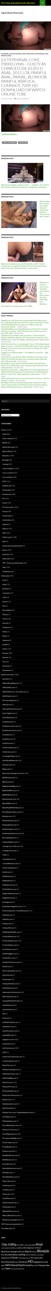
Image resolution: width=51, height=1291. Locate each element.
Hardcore (23, 1262)
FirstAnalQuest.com (9, 941)
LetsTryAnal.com (41, 54)
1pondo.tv (6, 679)
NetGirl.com (7, 1100)
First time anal (28, 54)
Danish (5, 602)
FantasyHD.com (8, 928)
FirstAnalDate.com (9, 936)
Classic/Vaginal (15, 54)
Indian (4, 632)
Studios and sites (7, 675)
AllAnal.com (7, 705)
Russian (5, 653)
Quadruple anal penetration (12, 546)
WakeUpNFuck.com (9, 1211)
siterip (3, 1269)
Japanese (5, 640)
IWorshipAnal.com (9, 996)
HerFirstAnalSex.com (10, 971)
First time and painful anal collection (18, 3)
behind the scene (8, 447)
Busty (15, 1254)
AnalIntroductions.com (10, 730)
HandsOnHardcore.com (11, 962)
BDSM (4, 443)
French (5, 619)
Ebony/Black (7, 610)
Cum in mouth (7, 473)
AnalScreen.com (8, 752)
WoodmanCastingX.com (11, 1220)
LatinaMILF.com (8, 1035)
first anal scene (37, 1258)
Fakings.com (7, 924)
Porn (33, 1265)
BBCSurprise (7, 782)
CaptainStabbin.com (9, 842)
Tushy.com (6, 1194)
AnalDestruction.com (10, 726)
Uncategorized (6, 1228)
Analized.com (7, 735)
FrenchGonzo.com (9, 949)
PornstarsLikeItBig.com (11, 1138)
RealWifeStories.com (10, 1155)
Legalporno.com (8, 1039)
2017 (22, 1245)
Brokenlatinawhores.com (11, 833)
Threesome (6, 571)
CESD (4, 855)
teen (7, 1268)
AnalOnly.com (7, 743)
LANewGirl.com (8, 1027)
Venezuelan (6, 670)
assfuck (20, 1248)
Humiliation (6, 520)
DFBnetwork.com (8, 885)
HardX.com (6, 966)
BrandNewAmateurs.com (11, 812)
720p (4, 1244)
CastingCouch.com (9, 851)
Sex (47, 1265)
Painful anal (6, 56)
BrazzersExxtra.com (9, 820)
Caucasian (6, 593)
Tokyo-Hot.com (8, 1181)
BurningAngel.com (9, 838)
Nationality (5, 576)
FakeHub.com (7, 915)
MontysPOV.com (8, 1087)
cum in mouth (30, 1255)
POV (37, 1265)
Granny (5, 511)
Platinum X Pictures (9, 1130)
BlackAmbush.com (9, 799)
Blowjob (4, 54)
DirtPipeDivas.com (9, 889)
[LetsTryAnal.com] (19, 1269)
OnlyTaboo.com (8, 1117)
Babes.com (6, 769)
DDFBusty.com (8, 876)
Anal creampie (7, 438)
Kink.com (5, 1018)
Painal (14, 1265)
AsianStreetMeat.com (10, 760)
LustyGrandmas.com (9, 1061)
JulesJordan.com (8, 1009)
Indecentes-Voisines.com (11, 992)
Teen (4, 567)
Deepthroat (6, 486)
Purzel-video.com (8, 1142)
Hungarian (6, 627)
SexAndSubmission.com (11, 1168)
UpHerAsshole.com (9, 1203)
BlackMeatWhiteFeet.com (11, 808)
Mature (5, 529)
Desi (4, 606)
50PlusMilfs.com (8, 687)
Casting (5, 464)
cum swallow (40, 1255)
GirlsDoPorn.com (8, 958)
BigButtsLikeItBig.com (10, 786)
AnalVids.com (13, 1248)
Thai (4, 662)
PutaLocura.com (8, 1151)
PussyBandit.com (8, 1147)
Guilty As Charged (9, 142)
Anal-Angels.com (8, 713)
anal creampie (5, 1248)
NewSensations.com (9, 1104)
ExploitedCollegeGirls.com (12, 906)
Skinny (4, 550)
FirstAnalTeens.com (9, 945)
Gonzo (16, 1262)
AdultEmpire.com (8, 696)
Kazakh (5, 644)
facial (14, 1257)
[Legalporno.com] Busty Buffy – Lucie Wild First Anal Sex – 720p (24, 353)
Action (3, 430)
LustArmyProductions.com (12, 1057)
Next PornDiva (7, 1108)
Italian (4, 636)
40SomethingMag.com (10, 683)
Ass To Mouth (36, 1248)
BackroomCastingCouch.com (13, 773)
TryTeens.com (7, 1190)
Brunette (8, 1254)
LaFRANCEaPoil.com (10, 1022)
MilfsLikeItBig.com (9, 1078)
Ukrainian (6, 666)
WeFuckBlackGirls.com (11, 1215)
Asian (4, 584)
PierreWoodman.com (10, 1125)
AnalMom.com (7, 739)
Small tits (5, 554)
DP (3, 499)
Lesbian (5, 524)
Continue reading (9, 134)
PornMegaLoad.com (9, 1134)
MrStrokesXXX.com (9, 1091)
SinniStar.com (7, 1173)
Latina (4, 649)
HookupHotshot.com (10, 984)
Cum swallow (7, 477)
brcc (3, 1255)
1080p (12, 1244)
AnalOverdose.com (9, 748)
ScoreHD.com (7, 1164)
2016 (18, 1245)
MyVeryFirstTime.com (10, 1095)
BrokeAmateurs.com (10, 829)
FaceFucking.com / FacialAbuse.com (15, 911)
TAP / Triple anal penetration (12, 563)
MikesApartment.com (10, 1074)
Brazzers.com (7, 816)
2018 (26, 1245)
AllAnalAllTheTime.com (11, 709)
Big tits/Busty (7, 451)
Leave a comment (22, 99)
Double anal (6, 494)
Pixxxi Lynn (23, 142)
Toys (12, 1269)
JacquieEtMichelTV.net (10, 1001)
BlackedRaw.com (8, 803)
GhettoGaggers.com (9, 954)
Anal (39, 1244)
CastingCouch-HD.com (11, 846)
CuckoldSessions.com (10, 863)
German (5, 623)
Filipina (5, 614)
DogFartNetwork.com (10, 893)
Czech (4, 597)
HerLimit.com (7, 975)
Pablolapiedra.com (9, 1121)
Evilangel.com (7, 902)
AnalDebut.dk (7, 722)
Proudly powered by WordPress (11, 1288)
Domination (6, 490)
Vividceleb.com (8, 1207)
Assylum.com (7, 765)
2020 (33, 1245)
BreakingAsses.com (9, 825)
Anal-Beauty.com (8, 717)
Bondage (5, 460)
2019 (29, 1245)
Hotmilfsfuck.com (9, 988)
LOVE (4, 1052)
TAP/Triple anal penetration (11, 1224)
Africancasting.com (9, 700)
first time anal (7, 1261)
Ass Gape (27, 1248)
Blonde (34, 1252)
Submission (6, 559)
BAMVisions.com (8, 778)
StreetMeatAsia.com (9, 1177)
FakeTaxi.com (7, 919)
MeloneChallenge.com (10, 1069)
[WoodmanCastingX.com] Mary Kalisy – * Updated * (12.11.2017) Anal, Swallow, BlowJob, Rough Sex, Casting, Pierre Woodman (25, 186)
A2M (4, 434)
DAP (4, 481)
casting (21, 1254)
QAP (4, 541)
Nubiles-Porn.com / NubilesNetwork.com (17, 1112)
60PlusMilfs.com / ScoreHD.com (14, 692)
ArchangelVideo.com (10, 756)
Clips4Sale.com (8, 859)
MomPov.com (7, 1082)
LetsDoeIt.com (7, 1044)
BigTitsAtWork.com (9, 790)
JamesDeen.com (8, 1005)
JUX (3, 1014)
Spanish (5, 657)
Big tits (28, 1251)
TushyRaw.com (7, 1198)
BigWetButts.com (8, 795)
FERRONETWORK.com (11, 932)
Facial (4, 503)
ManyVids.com (7, 1065)
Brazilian (5, 589)
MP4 (8, 1265)
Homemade (6, 516)
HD (30, 1261)
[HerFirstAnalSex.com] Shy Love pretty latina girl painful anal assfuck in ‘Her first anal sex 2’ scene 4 (45, 208)
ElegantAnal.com (8, 898)
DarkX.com (6, 872)
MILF (4, 533)
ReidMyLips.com (8, 1160)
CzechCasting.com (9, 868)
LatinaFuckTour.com (9, 1031)
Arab (4, 580)
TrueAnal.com (7, 1185)
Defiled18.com (7, 881)
